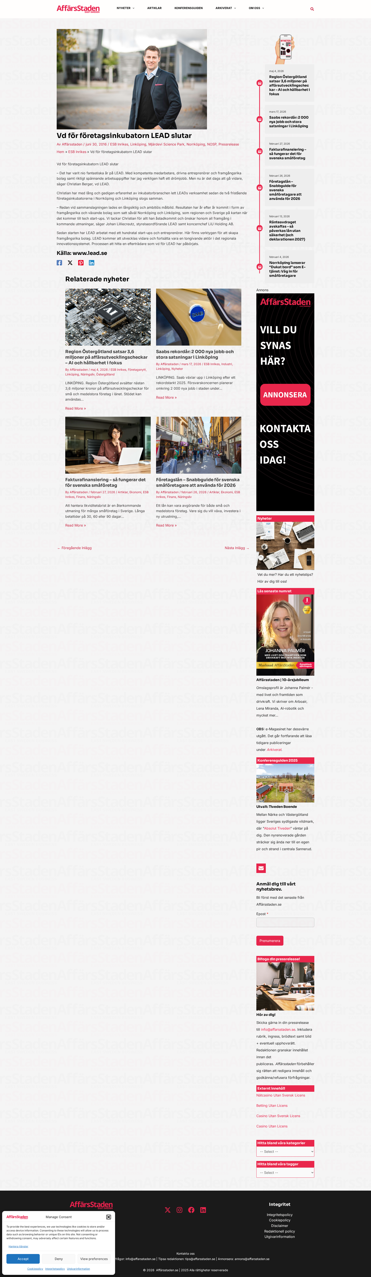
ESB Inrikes (119, 144)
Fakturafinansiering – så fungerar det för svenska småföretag (105, 482)
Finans (80, 497)
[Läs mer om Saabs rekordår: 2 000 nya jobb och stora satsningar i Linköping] (199, 317)
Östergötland (105, 374)
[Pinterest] (81, 262)
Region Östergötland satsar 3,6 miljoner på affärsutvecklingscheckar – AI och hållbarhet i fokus (106, 357)
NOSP (211, 144)
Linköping (138, 144)
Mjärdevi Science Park (166, 144)
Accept (23, 1259)
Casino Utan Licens (271, 1126)
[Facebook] (59, 262)
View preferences (94, 1259)
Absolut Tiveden (277, 828)
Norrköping (196, 144)
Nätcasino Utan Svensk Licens (280, 1095)
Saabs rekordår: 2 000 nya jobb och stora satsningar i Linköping (195, 354)
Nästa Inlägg (237, 548)
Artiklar (123, 492)
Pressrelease (229, 144)
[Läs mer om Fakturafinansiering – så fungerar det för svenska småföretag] (108, 445)
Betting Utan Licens (271, 1105)
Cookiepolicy (35, 1268)
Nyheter (177, 369)
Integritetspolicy (55, 1268)
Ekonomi (135, 492)
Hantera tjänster (18, 1246)
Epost (262, 914)
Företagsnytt (137, 369)
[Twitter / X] (70, 262)
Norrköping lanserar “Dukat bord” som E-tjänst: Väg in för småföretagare (287, 269)
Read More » (75, 408)
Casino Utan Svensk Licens (278, 1116)
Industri (226, 364)
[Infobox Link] (285, 555)
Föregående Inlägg (74, 548)
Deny (59, 1259)
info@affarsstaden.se (278, 1029)
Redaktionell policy (279, 1231)
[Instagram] (179, 1210)
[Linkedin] (91, 262)
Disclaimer (279, 1225)
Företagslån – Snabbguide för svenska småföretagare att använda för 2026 (198, 482)
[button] (108, 1217)
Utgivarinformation (78, 1268)
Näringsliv (87, 374)
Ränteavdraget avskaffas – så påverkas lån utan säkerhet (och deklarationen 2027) (287, 231)
